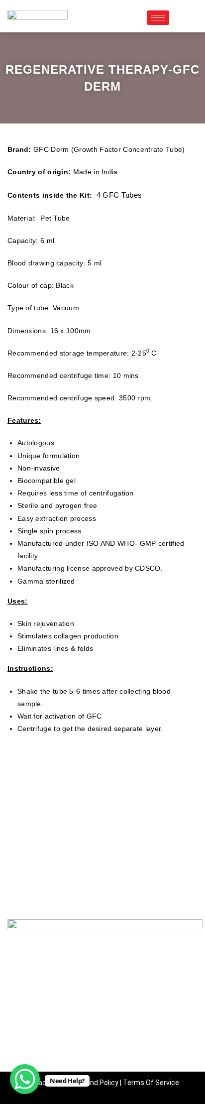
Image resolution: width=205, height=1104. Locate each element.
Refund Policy (96, 1083)
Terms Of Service (151, 1083)
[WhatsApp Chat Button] (25, 1079)
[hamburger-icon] (158, 17)
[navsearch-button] (182, 17)
